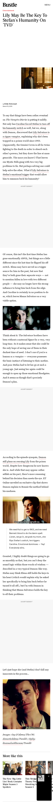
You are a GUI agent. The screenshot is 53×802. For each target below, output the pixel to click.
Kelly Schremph (10, 104)
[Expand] (40, 776)
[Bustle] (10, 5)
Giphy (32, 738)
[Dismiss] (48, 776)
